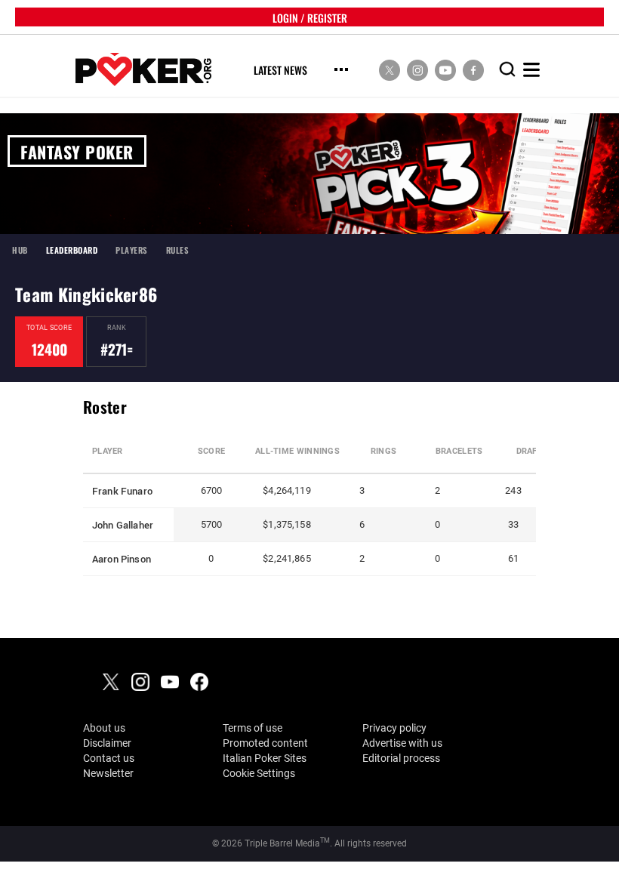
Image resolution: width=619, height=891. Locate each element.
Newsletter (108, 773)
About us (104, 728)
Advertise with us (402, 743)
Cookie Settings (259, 773)
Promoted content (265, 743)
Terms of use (252, 728)
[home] (143, 70)
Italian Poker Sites (264, 758)
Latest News (280, 71)
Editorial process (401, 758)
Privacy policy (394, 728)
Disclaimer (107, 743)
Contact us (108, 758)
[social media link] (389, 69)
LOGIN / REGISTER (310, 17)
